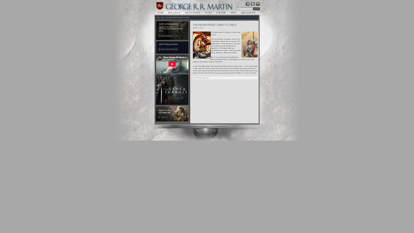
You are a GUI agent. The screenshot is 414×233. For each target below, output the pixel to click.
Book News (202, 77)
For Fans (221, 13)
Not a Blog (174, 13)
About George (193, 13)
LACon (161, 30)
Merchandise (248, 13)
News (233, 13)
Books (208, 13)
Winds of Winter (159, 6)
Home (161, 13)
